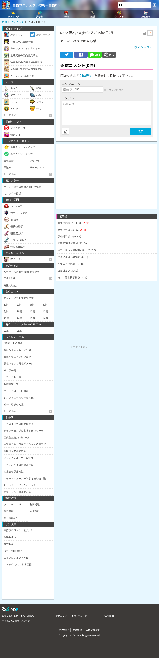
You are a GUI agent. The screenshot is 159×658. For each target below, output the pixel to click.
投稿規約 (85, 75)
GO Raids (109, 615)
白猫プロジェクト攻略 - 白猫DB (36, 4)
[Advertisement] (106, 173)
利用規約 (64, 629)
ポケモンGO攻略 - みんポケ (16, 620)
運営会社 (77, 629)
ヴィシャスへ (143, 47)
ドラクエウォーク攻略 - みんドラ (70, 615)
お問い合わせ (93, 629)
